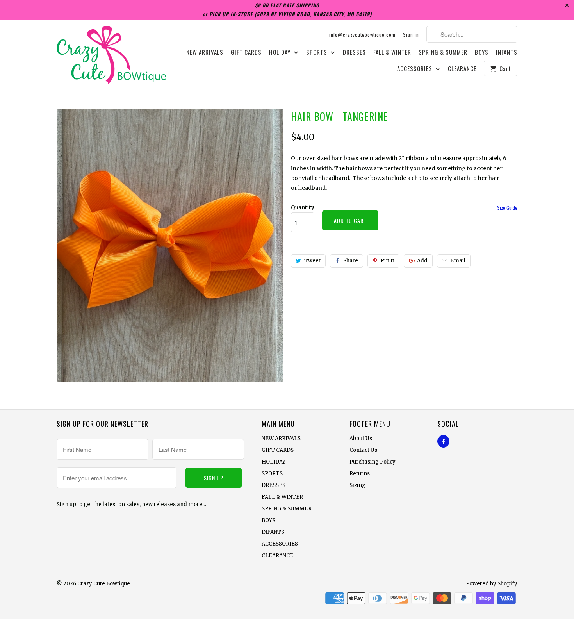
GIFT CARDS (246, 52)
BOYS (481, 52)
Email (457, 260)
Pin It (387, 260)
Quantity (302, 207)
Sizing (357, 485)
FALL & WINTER (392, 52)
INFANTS (506, 52)
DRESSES (354, 52)
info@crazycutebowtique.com (362, 34)
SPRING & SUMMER (443, 52)
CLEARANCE (462, 69)
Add (422, 260)
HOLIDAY (280, 52)
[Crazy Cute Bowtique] (111, 56)
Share (350, 260)
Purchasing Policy (372, 461)
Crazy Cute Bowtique (103, 583)
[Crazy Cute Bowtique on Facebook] (443, 441)
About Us (360, 438)
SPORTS (317, 52)
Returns (359, 473)
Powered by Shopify (491, 583)
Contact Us (363, 450)
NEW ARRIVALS (204, 52)
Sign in (411, 34)
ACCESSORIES (415, 69)
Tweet (312, 260)
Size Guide (507, 207)
